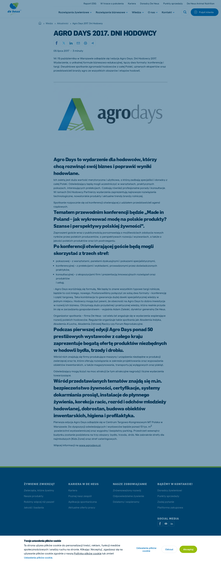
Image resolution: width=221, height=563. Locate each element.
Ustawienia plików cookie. (38, 557)
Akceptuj (188, 549)
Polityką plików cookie (87, 553)
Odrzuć (169, 549)
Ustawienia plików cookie (146, 549)
